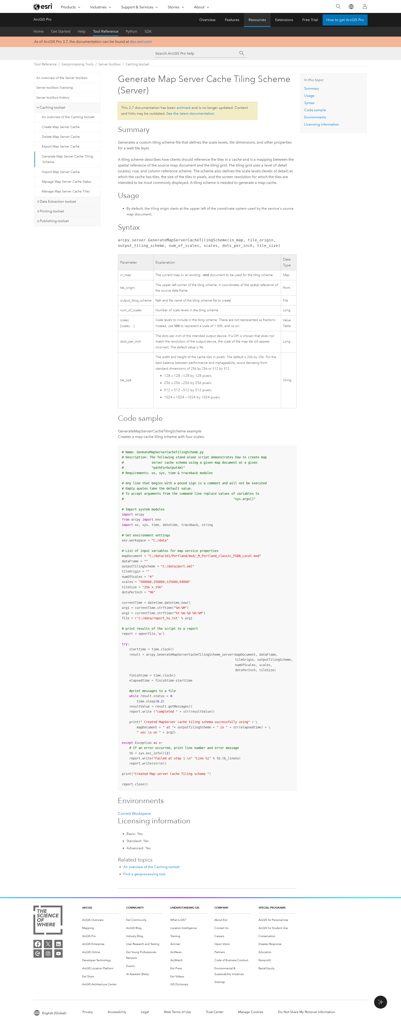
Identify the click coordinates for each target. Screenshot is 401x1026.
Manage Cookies (250, 1012)
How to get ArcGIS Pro (345, 20)
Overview (207, 20)
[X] (48, 944)
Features (232, 20)
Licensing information (321, 124)
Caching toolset (137, 64)
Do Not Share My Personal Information (306, 1012)
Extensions (284, 20)
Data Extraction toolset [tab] (58, 201)
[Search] (338, 6)
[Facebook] (37, 944)
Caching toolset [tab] (52, 107)
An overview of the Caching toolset (68, 117)
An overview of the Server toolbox (61, 78)
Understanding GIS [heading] (184, 907)
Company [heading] (221, 907)
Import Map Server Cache (61, 172)
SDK (148, 31)
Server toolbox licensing (54, 88)
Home (38, 31)
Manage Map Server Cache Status (66, 182)
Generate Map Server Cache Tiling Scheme (67, 159)
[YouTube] (58, 953)
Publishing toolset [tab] (54, 221)
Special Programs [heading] (272, 907)
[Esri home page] (43, 6)
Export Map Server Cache (61, 146)
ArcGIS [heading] (87, 907)
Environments (315, 117)
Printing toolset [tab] (52, 211)
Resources (257, 20)
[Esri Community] (37, 953)
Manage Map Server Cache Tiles (66, 191)
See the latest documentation (190, 113)
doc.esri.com (141, 41)
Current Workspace (134, 813)
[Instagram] (48, 953)
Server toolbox (109, 64)
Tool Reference (105, 31)
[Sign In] (364, 6)
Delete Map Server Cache (61, 137)
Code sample (315, 110)
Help (82, 31)
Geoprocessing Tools (77, 64)
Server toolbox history (52, 98)
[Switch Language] (351, 6)
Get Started (60, 31)
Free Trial (310, 20)
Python (131, 31)
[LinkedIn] (58, 944)
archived (184, 108)
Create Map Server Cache (61, 127)
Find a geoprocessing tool (144, 874)
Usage (309, 96)
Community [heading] (135, 907)
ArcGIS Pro (42, 19)
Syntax (309, 103)
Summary (311, 88)
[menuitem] (100, 920)
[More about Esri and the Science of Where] (47, 921)
